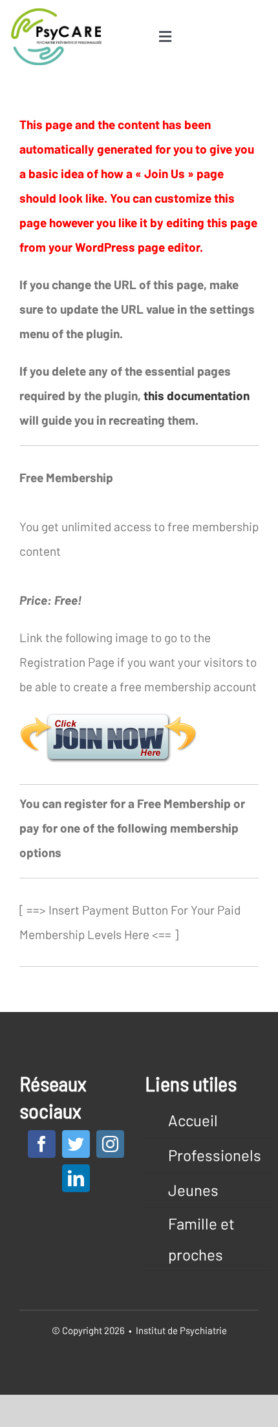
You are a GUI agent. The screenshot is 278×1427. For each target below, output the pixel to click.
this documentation (197, 395)
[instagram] (110, 1144)
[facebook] (42, 1144)
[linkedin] (76, 1178)
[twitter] (76, 1144)
